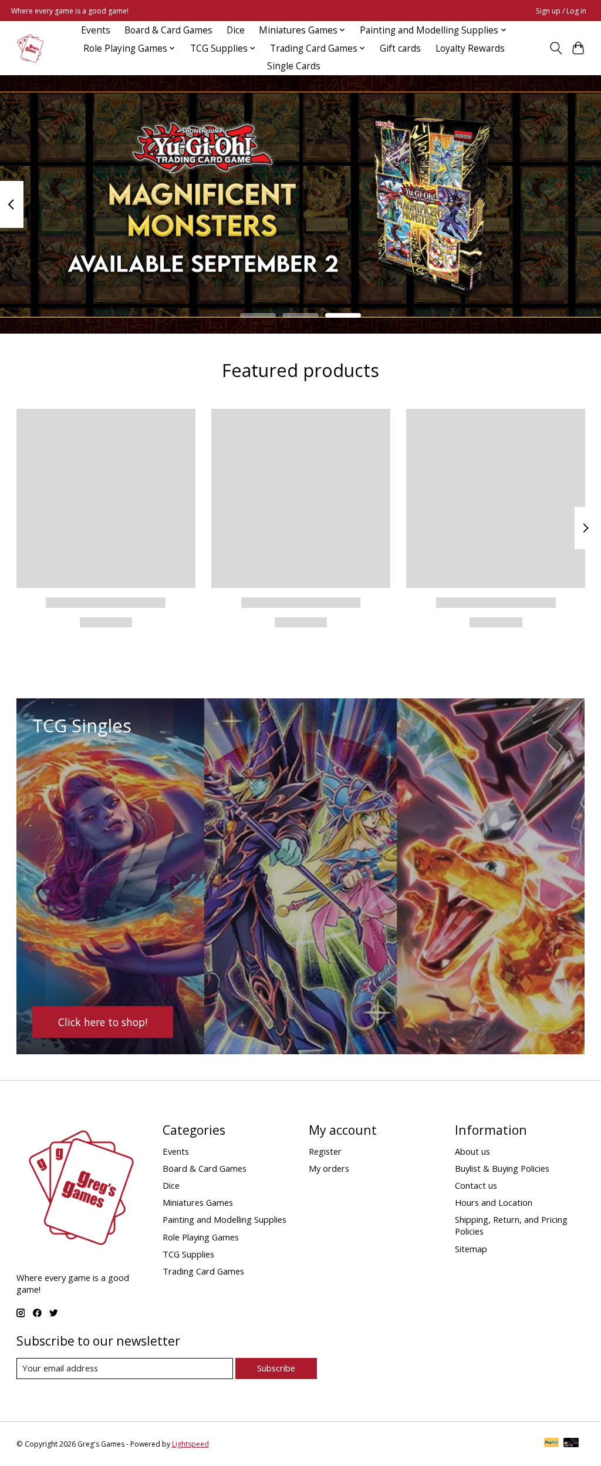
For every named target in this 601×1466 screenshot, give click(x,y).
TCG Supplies (188, 1254)
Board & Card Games (168, 30)
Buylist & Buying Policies (502, 1168)
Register (325, 1151)
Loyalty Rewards (470, 48)
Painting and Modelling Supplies (224, 1219)
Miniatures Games (198, 1202)
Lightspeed (190, 1444)
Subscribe (276, 1368)
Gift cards (400, 48)
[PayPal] (551, 1444)
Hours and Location (493, 1202)
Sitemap (471, 1249)
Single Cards (293, 66)
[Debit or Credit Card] (571, 1444)
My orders (329, 1168)
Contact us (476, 1185)
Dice (236, 30)
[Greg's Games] (30, 48)
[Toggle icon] (555, 48)
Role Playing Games (201, 1237)
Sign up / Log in (561, 11)
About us (472, 1151)
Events (95, 30)
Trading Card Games (203, 1271)
